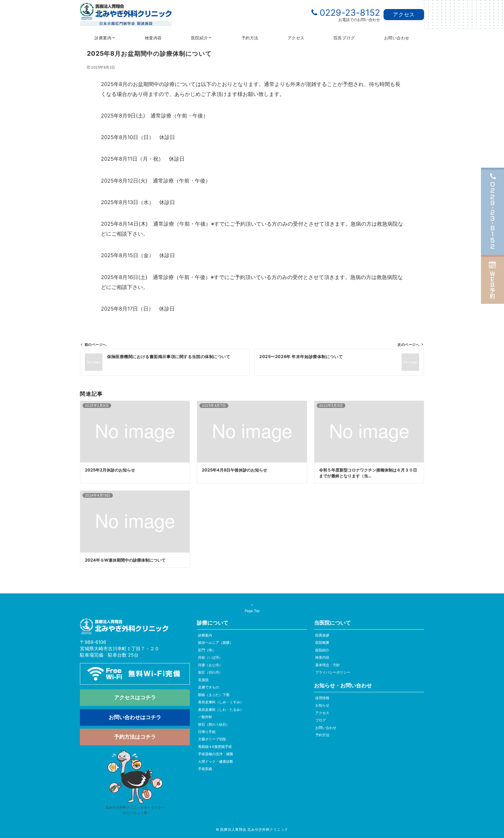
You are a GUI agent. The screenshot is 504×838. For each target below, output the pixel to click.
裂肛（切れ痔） (210, 672)
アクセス (404, 14)
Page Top (252, 611)
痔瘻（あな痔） (210, 665)
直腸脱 (203, 680)
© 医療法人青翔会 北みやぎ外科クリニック (252, 830)
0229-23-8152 (350, 12)
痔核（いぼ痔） (210, 657)
